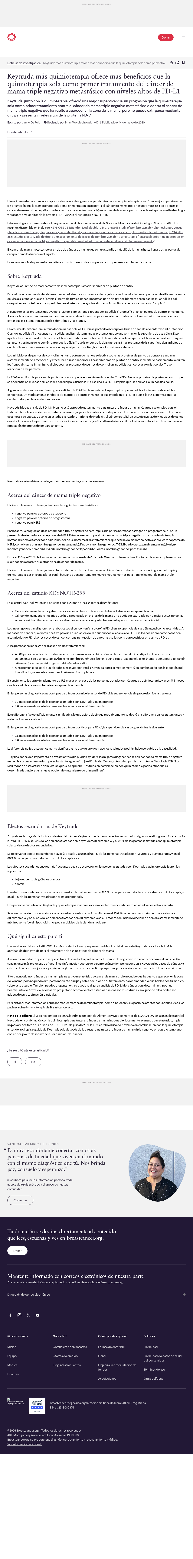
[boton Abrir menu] (183, 37)
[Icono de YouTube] (36, 1315)
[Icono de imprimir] (177, 63)
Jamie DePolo (31, 122)
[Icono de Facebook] (9, 1315)
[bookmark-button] (183, 63)
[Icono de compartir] (171, 63)
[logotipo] (11, 37)
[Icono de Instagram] (18, 1315)
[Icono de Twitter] (27, 1315)
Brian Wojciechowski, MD (82, 122)
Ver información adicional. (24, 1444)
